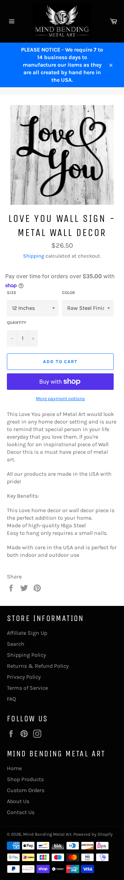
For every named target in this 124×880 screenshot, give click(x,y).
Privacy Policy (24, 677)
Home (14, 768)
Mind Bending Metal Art (47, 834)
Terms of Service (27, 688)
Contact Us (20, 812)
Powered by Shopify (93, 834)
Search (15, 644)
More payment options (60, 399)
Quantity (16, 322)
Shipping (33, 256)
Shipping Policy (26, 655)
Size (11, 292)
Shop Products (25, 779)
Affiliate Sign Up (27, 633)
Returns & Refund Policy (38, 666)
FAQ (11, 699)
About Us (18, 801)
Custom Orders (25, 790)
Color (68, 292)
